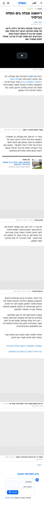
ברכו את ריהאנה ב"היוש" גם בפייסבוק (25, 352)
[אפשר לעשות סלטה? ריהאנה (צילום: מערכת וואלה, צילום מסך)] (22, 113)
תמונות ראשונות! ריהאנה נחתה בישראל (24, 346)
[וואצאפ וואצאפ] (8, 3)
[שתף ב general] (4, 3)
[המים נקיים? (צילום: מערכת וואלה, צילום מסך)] (22, 198)
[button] (34, 3)
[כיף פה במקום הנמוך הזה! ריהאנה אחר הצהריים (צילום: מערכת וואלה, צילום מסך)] (22, 383)
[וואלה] (22, 3)
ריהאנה (39, 465)
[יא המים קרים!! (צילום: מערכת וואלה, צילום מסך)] (22, 270)
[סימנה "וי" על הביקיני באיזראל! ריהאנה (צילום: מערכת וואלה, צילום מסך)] (22, 437)
